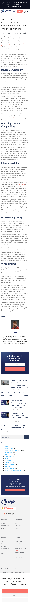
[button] (27, 575)
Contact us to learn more (14, 6)
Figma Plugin (19, 545)
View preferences (15, 600)
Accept (15, 591)
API (16, 533)
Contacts (3, 523)
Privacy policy (14, 603)
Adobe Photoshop (19, 557)
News (6, 458)
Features (18, 528)
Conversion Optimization (13, 450)
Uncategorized (10, 464)
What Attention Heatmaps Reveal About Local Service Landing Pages (14, 427)
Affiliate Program (5, 525)
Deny (15, 595)
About (17, 523)
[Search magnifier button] (26, 437)
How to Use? (18, 525)
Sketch (17, 560)
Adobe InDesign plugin (21, 555)
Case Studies (9, 448)
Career (7, 446)
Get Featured (4, 551)
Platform (8, 460)
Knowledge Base (5, 548)
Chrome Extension (20, 552)
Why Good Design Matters (13, 470)
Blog (2, 541)
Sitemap (3, 553)
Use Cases (8, 466)
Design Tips (8, 452)
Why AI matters (10, 468)
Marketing (17, 33)
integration (21, 184)
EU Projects (3, 528)
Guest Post (8, 454)
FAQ (16, 530)
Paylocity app (18, 118)
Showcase (8, 462)
